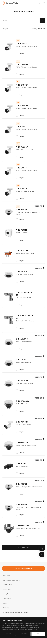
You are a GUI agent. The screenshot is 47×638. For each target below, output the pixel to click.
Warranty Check (7, 585)
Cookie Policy (6, 598)
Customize (23, 634)
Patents (5, 603)
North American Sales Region (11, 580)
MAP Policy (6, 608)
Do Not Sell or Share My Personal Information (16, 612)
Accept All (38, 634)
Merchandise (6, 589)
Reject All (8, 634)
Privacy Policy (7, 594)
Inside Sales (6, 575)
